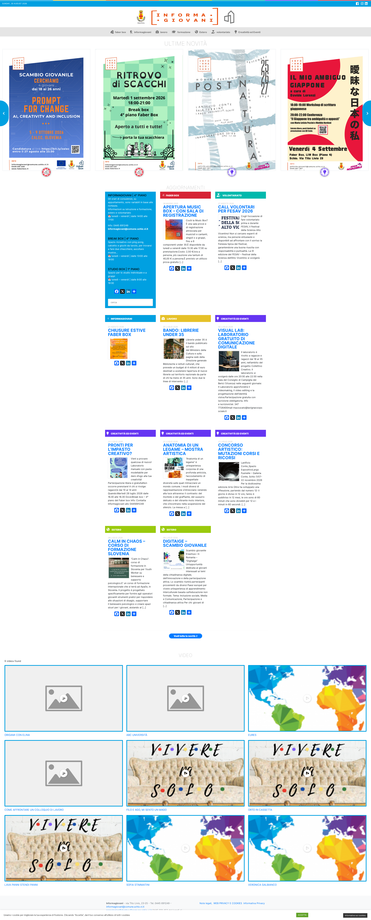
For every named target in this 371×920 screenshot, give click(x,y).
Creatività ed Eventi (249, 32)
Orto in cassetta (260, 809)
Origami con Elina (17, 734)
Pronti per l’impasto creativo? (120, 449)
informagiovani (142, 32)
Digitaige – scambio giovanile (185, 543)
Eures (252, 734)
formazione (183, 32)
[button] (4, 113)
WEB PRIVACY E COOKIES (227, 903)
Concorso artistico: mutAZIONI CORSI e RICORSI (239, 451)
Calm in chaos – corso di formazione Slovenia (126, 547)
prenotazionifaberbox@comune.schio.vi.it (129, 910)
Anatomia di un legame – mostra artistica (183, 449)
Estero (203, 32)
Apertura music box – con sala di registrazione (183, 211)
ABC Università (136, 734)
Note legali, (206, 903)
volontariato (223, 32)
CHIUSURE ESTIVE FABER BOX (127, 332)
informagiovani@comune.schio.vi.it (128, 228)
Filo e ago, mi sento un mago (146, 809)
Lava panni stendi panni (21, 884)
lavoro (163, 32)
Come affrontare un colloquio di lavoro (34, 809)
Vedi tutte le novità (184, 636)
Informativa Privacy (254, 903)
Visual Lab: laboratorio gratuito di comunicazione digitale (236, 338)
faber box (120, 32)
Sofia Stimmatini (138, 884)
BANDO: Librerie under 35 (181, 332)
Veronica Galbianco (262, 884)
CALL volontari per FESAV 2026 (236, 209)
